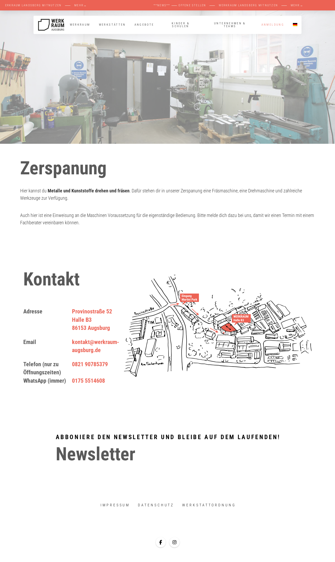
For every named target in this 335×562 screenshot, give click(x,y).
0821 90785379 (90, 364)
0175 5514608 (88, 380)
